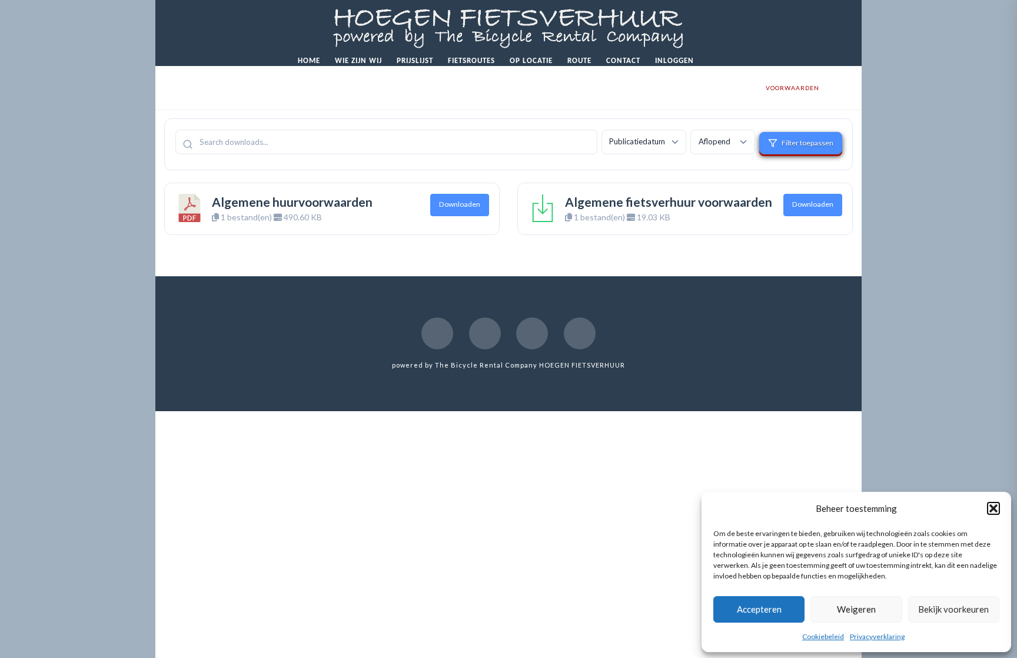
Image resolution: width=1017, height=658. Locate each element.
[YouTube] (485, 333)
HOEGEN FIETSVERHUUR (582, 365)
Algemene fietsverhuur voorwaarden (668, 201)
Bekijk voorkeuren (953, 609)
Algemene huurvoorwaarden (292, 201)
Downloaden (459, 204)
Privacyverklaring (877, 636)
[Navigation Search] (714, 58)
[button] (993, 508)
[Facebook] (437, 333)
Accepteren (759, 609)
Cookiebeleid (823, 636)
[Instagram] (532, 333)
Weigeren (856, 609)
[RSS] (580, 333)
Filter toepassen (807, 142)
